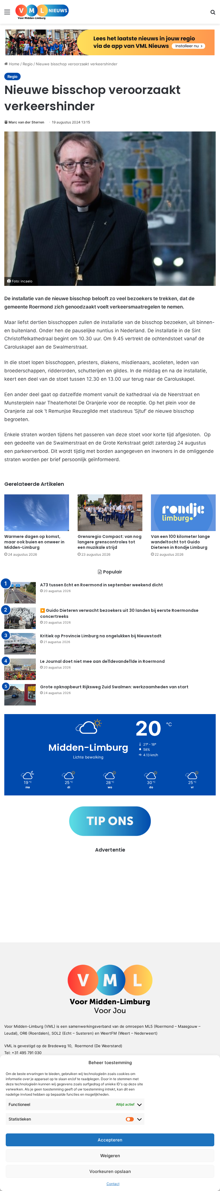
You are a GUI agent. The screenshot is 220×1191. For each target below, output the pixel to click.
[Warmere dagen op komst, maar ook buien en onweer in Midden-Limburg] (36, 512)
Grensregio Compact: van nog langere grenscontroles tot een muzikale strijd (110, 542)
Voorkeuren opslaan (110, 1171)
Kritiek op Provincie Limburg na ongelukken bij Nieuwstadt (101, 636)
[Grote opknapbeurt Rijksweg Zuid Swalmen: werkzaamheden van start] (20, 694)
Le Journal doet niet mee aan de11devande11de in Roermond (102, 661)
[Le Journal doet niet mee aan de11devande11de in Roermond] (20, 669)
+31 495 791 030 (27, 1052)
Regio (28, 64)
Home (13, 64)
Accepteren (110, 1140)
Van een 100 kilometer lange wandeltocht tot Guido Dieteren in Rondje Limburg (180, 542)
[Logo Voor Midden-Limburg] (42, 12)
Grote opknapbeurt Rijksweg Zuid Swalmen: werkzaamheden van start (114, 687)
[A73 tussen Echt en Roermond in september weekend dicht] (20, 593)
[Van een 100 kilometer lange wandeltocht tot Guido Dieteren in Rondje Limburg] (183, 512)
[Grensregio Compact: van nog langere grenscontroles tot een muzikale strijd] (110, 512)
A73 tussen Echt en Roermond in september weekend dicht (101, 585)
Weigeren (110, 1155)
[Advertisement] (110, 894)
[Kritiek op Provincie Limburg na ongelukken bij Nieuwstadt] (20, 644)
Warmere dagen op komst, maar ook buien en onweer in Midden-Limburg (34, 542)
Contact (113, 1184)
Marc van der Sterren (26, 122)
